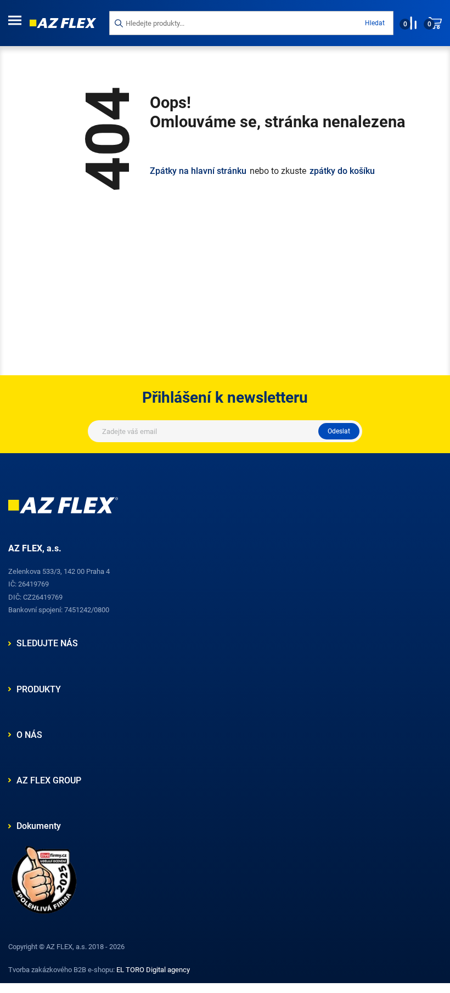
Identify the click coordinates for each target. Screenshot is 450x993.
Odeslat (339, 431)
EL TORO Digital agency (153, 970)
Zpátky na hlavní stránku (198, 171)
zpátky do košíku (342, 171)
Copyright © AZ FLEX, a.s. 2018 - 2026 (66, 947)
